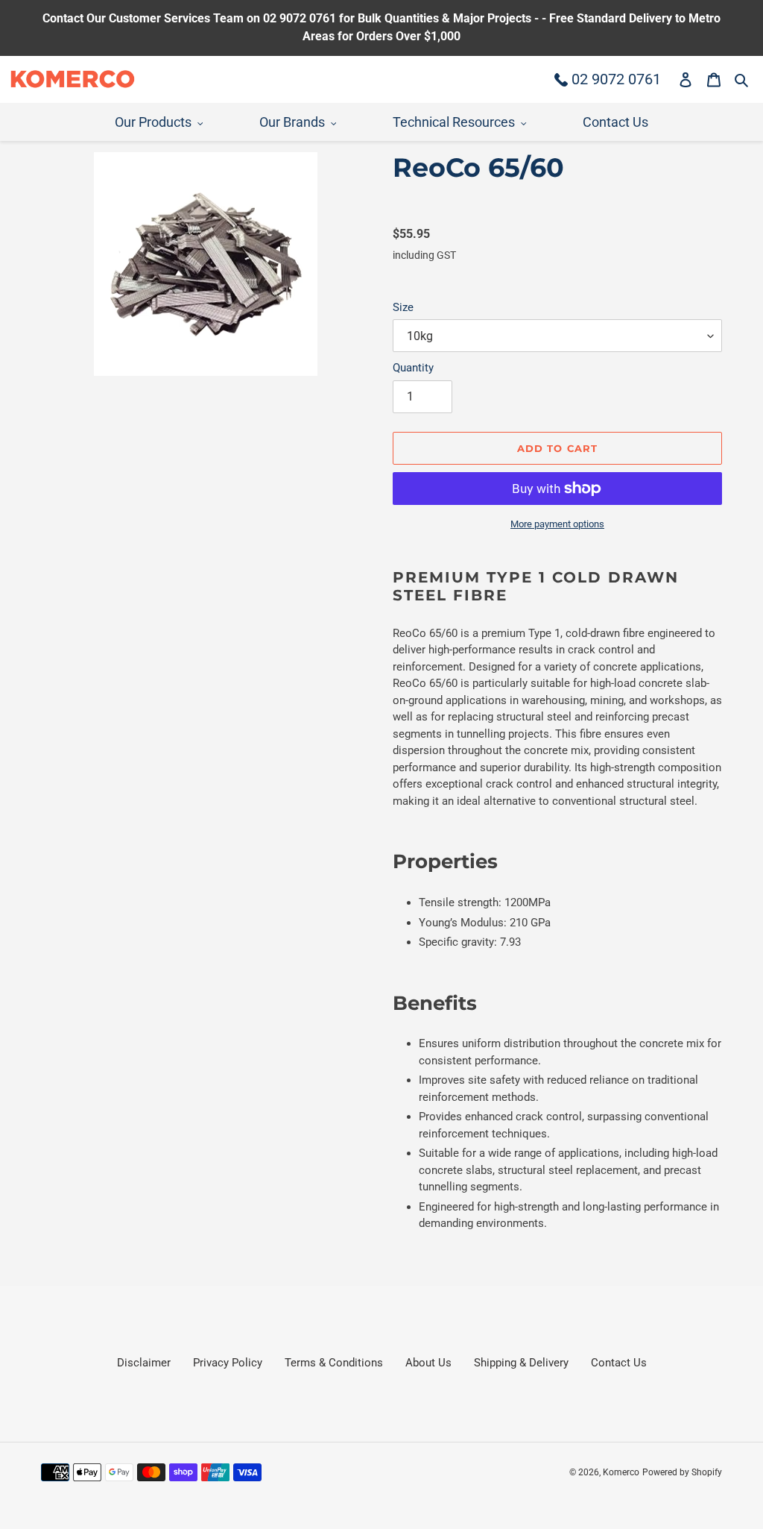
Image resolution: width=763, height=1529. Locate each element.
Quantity (413, 367)
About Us (428, 1362)
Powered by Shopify (682, 1472)
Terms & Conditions (334, 1362)
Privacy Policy (227, 1362)
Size (403, 307)
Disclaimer (144, 1362)
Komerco (621, 1472)
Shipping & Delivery (521, 1362)
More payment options (557, 524)
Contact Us (619, 1362)
